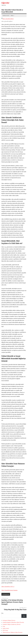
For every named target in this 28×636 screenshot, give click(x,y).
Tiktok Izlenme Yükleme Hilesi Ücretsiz (12, 632)
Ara (2, 613)
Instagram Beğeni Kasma (9, 620)
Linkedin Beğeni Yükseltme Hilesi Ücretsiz (13, 622)
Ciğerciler (5, 2)
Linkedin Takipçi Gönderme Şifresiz (11, 624)
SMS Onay (5, 630)
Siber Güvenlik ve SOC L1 (7, 586)
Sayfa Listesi (6, 628)
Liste (4, 626)
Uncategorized (5, 594)
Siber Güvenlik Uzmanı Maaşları (9, 590)
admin (12, 15)
